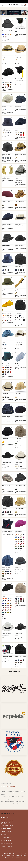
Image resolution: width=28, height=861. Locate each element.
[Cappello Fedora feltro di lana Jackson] (7, 238)
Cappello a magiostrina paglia (7, 56)
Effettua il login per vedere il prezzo (7, 39)
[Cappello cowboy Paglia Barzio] (20, 194)
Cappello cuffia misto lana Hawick (19, 267)
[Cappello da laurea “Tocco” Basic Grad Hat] (20, 71)
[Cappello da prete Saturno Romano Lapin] (7, 455)
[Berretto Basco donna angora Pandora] (7, 71)
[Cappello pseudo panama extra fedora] (20, 334)
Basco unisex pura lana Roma (6, 595)
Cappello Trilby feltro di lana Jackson (20, 486)
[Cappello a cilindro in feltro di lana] (7, 356)
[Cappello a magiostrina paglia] (7, 49)
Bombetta (17, 394)
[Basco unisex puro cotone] (20, 122)
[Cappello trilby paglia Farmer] (20, 49)
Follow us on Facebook (6, 846)
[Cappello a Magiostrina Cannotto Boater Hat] (20, 217)
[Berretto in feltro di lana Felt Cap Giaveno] (7, 194)
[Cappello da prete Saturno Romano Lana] (20, 238)
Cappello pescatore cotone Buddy (7, 129)
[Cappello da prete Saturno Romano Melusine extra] (20, 626)
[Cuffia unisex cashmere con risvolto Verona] (20, 588)
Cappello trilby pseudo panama (19, 463)
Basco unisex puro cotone (19, 129)
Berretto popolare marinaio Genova (19, 107)
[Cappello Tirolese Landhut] (7, 282)
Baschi (3, 80)
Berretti (3, 107)
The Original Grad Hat (19, 29)
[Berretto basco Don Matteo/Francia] (7, 217)
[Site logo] (14, 5)
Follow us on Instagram (6, 843)
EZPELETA (17, 365)
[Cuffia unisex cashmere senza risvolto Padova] (20, 305)
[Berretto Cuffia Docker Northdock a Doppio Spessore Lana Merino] (7, 409)
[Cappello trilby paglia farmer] (20, 147)
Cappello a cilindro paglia (19, 509)
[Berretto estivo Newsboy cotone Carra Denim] (7, 334)
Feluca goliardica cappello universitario (7, 312)
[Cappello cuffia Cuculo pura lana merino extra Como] (7, 560)
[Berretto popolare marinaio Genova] (20, 99)
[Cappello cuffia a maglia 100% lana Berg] (7, 501)
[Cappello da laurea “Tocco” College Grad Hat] (20, 22)
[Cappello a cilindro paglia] (20, 501)
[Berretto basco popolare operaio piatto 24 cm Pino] (20, 409)
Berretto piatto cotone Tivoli (6, 486)
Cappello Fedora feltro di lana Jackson (7, 246)
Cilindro (7, 365)
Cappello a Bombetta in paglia (20, 394)
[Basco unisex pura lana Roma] (7, 588)
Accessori (4, 178)
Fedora (20, 202)
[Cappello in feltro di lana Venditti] (7, 23)
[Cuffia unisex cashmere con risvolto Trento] (20, 431)
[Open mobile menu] (2, 5)
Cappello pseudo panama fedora (6, 634)
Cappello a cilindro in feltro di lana (7, 364)
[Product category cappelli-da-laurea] (14, 742)
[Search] (22, 5)
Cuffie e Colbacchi (18, 267)
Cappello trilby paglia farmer (20, 155)
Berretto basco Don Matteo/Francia (7, 225)
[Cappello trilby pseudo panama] (20, 455)
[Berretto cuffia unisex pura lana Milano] (20, 649)
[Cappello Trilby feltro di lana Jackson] (20, 478)
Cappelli (3, 32)
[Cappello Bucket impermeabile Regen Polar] (7, 147)
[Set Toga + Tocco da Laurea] (7, 524)
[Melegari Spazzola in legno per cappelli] (20, 282)
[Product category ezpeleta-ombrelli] (14, 716)
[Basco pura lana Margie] (20, 524)
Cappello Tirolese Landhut (6, 289)
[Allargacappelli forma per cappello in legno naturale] (7, 170)
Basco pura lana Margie (19, 532)
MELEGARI (4, 202)
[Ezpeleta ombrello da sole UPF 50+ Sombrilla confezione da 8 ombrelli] (20, 356)
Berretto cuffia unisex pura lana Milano (20, 657)
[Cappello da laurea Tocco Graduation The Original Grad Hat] (7, 649)
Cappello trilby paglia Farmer (20, 56)
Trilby (20, 57)
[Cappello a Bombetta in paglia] (20, 386)
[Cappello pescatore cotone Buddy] (7, 122)
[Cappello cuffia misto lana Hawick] (20, 259)
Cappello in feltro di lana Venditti (7, 31)
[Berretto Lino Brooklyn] (7, 99)
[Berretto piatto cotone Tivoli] (7, 478)
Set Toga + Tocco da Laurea (7, 532)
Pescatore (8, 130)
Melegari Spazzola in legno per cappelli (20, 289)
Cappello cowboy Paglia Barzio (19, 202)
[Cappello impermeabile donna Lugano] (7, 259)
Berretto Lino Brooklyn (7, 106)
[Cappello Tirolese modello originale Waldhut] (20, 170)
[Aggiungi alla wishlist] (11, 19)
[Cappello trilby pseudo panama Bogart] (7, 386)
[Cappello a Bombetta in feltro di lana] (7, 431)
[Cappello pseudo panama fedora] (7, 626)
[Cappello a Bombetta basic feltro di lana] (20, 560)
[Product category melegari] (14, 689)
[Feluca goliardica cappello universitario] (7, 305)
